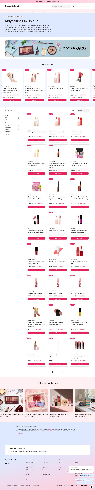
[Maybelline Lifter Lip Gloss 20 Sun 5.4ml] (36, 121)
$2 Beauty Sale (15, 11)
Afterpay (28, 474)
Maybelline (10, 16)
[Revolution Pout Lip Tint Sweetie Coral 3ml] (80, 251)
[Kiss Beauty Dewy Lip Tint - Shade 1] (80, 282)
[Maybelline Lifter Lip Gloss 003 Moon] (57, 77)
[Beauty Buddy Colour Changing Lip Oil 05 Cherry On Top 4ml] (36, 251)
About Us (60, 462)
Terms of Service (28, 485)
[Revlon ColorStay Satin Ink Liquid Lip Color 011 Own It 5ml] (80, 219)
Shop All (8, 11)
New (88, 11)
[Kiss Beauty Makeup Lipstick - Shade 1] (36, 345)
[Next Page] (63, 372)
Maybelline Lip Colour (18, 16)
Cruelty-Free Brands (46, 472)
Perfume (61, 11)
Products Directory (46, 474)
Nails (56, 11)
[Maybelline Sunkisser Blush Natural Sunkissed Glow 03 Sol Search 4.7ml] (34, 77)
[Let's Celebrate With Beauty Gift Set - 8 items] (80, 153)
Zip (27, 476)
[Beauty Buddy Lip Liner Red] (58, 345)
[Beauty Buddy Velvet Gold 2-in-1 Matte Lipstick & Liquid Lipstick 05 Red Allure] (36, 312)
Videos (43, 469)
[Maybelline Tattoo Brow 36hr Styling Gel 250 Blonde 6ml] (79, 77)
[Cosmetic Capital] (13, 6)
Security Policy (36, 485)
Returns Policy (29, 467)
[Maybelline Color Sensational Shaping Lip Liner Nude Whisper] (58, 186)
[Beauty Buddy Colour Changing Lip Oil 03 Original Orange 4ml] (80, 312)
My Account (81, 6)
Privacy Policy (21, 485)
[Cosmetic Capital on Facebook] (6, 463)
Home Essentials (68, 11)
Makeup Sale (32, 11)
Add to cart (12, 100)
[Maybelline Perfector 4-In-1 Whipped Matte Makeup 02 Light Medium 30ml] (12, 77)
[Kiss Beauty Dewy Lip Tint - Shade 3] (58, 282)
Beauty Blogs (45, 462)
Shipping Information (30, 469)
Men (79, 11)
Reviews (60, 467)
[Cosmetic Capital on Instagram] (9, 463)
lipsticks (50, 429)
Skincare (44, 11)
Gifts (75, 11)
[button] (12, 97)
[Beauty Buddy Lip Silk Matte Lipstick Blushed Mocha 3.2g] (58, 312)
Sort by (74, 110)
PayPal (27, 479)
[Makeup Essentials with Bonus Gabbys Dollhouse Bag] (36, 186)
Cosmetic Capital (13, 485)
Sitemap (60, 469)
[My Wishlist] (73, 6)
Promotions (44, 467)
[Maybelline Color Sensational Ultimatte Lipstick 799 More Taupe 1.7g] (80, 186)
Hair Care (50, 11)
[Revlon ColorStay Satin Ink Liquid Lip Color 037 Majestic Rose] (36, 219)
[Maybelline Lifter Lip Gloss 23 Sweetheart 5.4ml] (80, 121)
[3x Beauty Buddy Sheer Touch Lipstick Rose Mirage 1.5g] (80, 345)
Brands (83, 11)
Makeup (39, 11)
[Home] (6, 16)
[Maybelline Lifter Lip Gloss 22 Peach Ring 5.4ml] (58, 121)
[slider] (6, 119)
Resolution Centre (30, 462)
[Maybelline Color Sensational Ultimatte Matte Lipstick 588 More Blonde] (58, 153)
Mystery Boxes (24, 11)
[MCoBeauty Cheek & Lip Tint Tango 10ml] (58, 251)
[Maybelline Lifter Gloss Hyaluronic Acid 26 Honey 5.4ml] (36, 153)
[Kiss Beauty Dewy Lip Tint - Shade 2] (36, 282)
